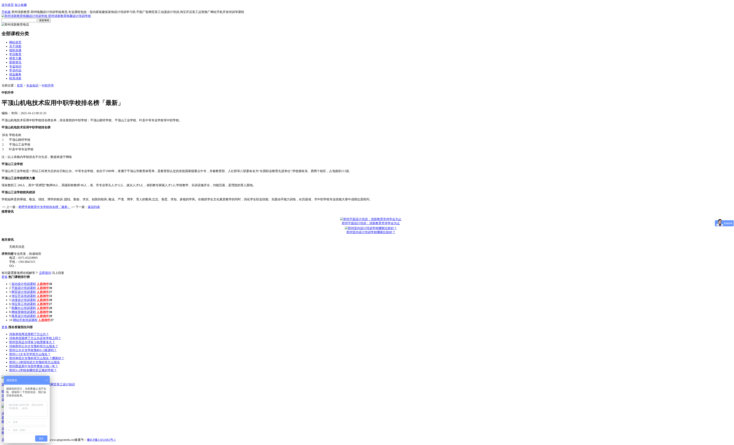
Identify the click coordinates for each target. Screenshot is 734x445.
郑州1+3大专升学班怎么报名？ (30, 354)
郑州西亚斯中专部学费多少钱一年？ (33, 366)
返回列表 (94, 207)
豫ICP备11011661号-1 (101, 439)
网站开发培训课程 (25, 320)
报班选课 (15, 50)
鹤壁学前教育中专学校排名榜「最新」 (45, 207)
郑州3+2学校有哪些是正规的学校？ (33, 370)
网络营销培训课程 (23, 312)
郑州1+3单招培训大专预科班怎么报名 (34, 362)
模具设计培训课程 (23, 316)
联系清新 (15, 78)
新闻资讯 (15, 62)
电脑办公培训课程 (23, 308)
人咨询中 (43, 284)
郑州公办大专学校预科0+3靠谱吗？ (33, 350)
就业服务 (15, 74)
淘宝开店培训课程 (23, 296)
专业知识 (15, 66)
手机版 (6, 12)
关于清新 (15, 46)
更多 (5, 276)
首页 (20, 85)
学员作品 (15, 70)
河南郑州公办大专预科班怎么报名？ (33, 346)
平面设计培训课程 (23, 288)
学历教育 (15, 54)
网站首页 (15, 42)
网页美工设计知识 (62, 384)
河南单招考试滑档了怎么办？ (29, 334)
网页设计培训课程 (23, 292)
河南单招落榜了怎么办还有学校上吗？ (35, 338)
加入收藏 (21, 4)
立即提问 (45, 272)
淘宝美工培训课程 (23, 304)
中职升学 (48, 85)
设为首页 (8, 4)
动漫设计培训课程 (23, 300)
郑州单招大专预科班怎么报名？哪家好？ (36, 358)
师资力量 (15, 58)
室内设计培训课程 (23, 284)
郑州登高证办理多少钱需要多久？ (32, 342)
